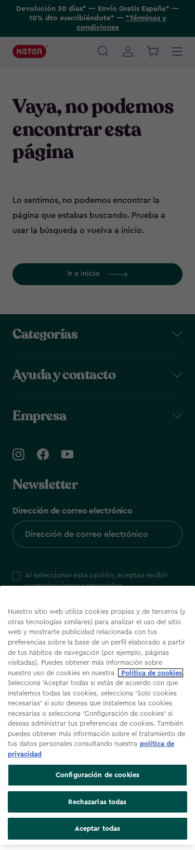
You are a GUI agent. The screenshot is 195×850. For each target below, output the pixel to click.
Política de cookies (150, 672)
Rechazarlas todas (97, 802)
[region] (97, 715)
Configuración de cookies (97, 774)
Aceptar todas (98, 828)
